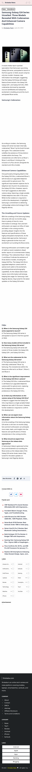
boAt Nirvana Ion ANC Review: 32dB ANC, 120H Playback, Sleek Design (15, 518)
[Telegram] (16, 494)
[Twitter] (11, 494)
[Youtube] (21, 494)
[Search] (29, 2)
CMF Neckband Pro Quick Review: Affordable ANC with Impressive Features (16, 506)
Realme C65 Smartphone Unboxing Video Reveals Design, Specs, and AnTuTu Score (16, 553)
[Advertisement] (16, 38)
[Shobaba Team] (9, 28)
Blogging (16, 762)
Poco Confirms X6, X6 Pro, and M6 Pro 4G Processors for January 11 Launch (16, 547)
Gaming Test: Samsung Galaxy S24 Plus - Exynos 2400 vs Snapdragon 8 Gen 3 (16, 541)
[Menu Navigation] (3, 2)
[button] (26, 2)
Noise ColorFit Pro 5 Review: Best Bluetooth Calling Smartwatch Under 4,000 (16, 529)
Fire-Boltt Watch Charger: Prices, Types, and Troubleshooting (15, 512)
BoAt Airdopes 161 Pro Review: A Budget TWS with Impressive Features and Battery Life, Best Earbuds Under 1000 (15, 535)
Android (16, 747)
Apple (16, 751)
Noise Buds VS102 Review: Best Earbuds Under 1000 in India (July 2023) (16, 523)
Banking (16, 758)
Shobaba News (10, 3)
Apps (16, 754)
